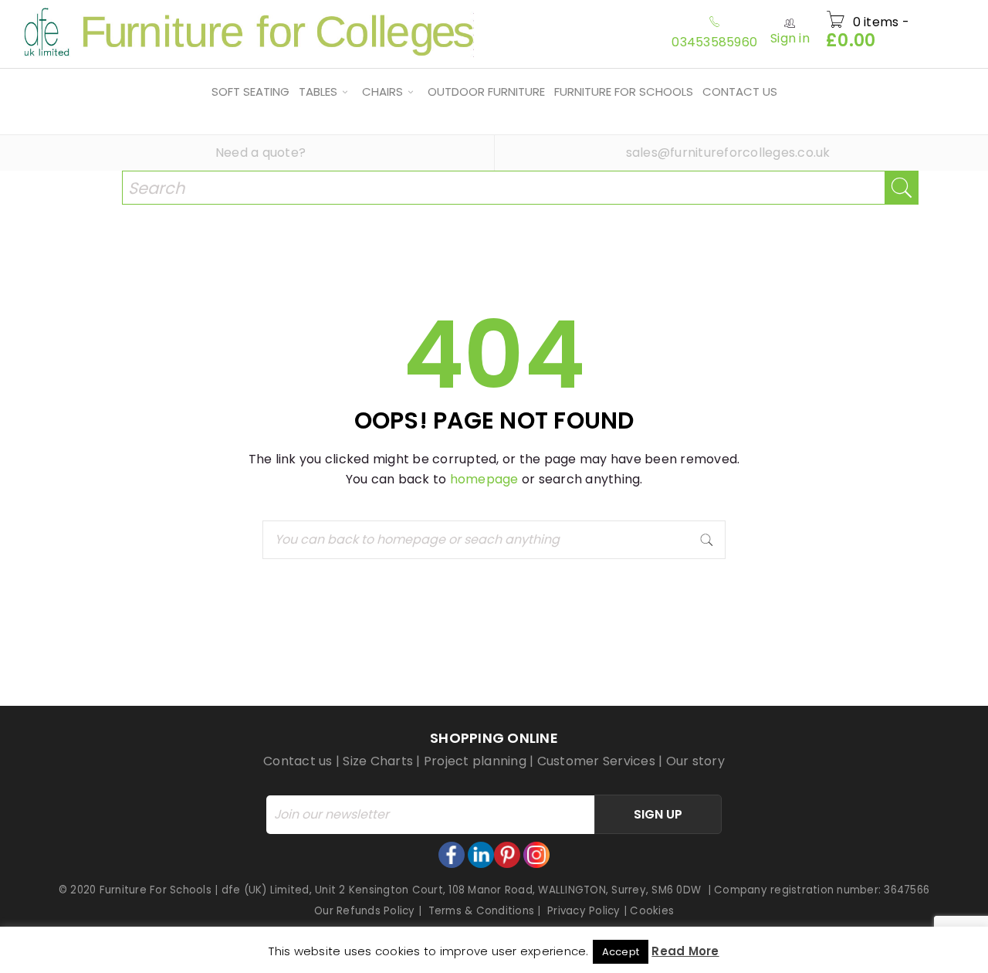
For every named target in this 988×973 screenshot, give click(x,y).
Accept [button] (621, 951)
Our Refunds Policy (364, 911)
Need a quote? (260, 152)
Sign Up (658, 814)
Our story (695, 761)
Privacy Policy (584, 911)
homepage (484, 479)
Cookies (652, 911)
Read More (685, 951)
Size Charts (378, 761)
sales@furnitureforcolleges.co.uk (728, 152)
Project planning (475, 761)
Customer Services (596, 761)
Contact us (298, 761)
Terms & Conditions (481, 911)
